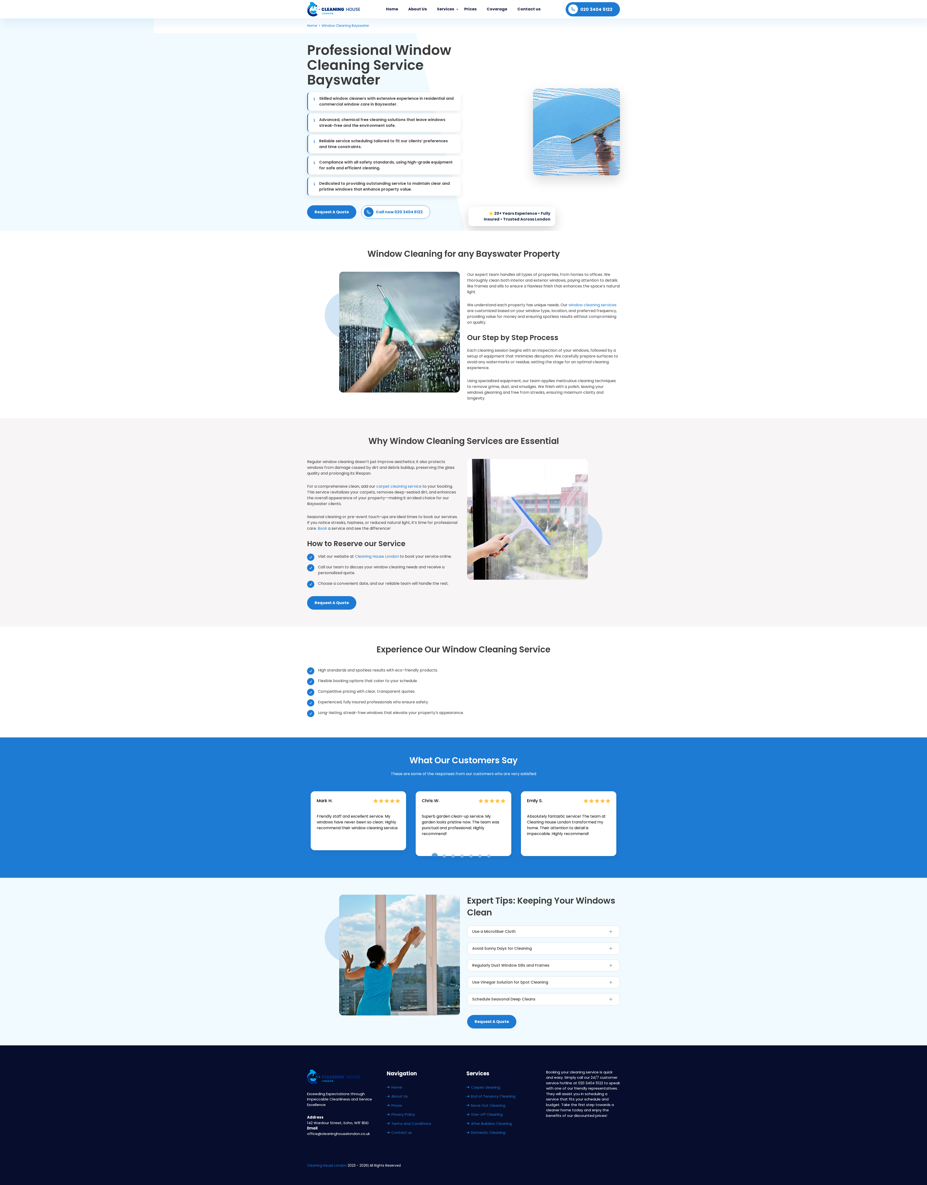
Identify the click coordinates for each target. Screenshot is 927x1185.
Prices (470, 9)
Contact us (529, 9)
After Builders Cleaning (491, 1123)
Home (392, 9)
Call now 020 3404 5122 (399, 212)
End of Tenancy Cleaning (493, 1096)
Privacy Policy (403, 1114)
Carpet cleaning (485, 1087)
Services (445, 9)
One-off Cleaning (487, 1114)
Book (323, 528)
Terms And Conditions (411, 1123)
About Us (417, 9)
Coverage (497, 9)
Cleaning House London (377, 556)
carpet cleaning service (398, 486)
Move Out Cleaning (488, 1105)
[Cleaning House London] (334, 9)
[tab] (435, 856)
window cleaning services (593, 305)
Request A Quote (332, 212)
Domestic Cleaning (488, 1132)
